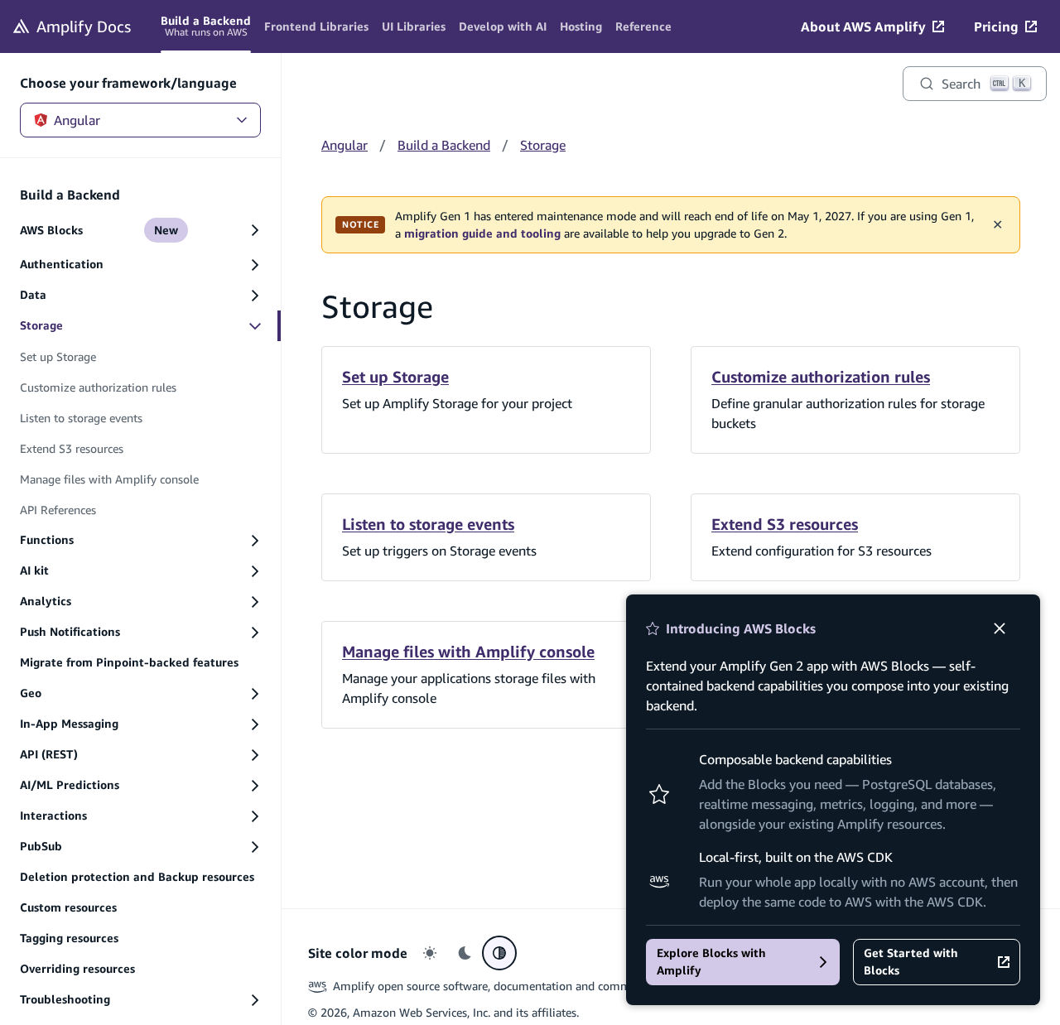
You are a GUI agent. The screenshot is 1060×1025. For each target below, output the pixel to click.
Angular (77, 120)
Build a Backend (444, 145)
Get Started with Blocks (911, 962)
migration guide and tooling (482, 233)
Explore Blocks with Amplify (711, 962)
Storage (543, 145)
